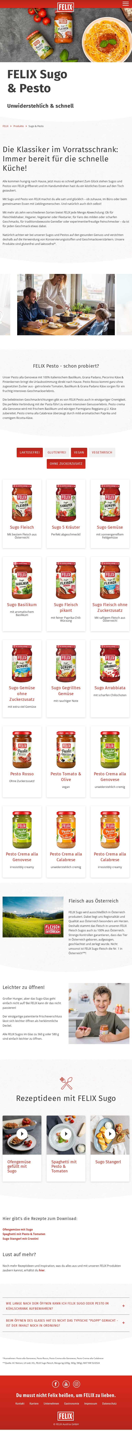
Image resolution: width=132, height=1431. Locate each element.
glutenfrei (57, 452)
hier (42, 1270)
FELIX (6, 126)
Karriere (34, 1403)
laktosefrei (30, 452)
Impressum (90, 1403)
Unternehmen (51, 1403)
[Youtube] (66, 1384)
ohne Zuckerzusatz (66, 464)
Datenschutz (109, 1403)
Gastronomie (71, 1403)
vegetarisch (102, 452)
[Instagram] (76, 1384)
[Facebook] (55, 1384)
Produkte (18, 126)
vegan (79, 452)
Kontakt (19, 1403)
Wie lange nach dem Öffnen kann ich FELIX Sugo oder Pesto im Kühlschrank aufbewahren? (57, 1306)
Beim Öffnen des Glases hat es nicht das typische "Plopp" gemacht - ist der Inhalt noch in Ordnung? (62, 1323)
